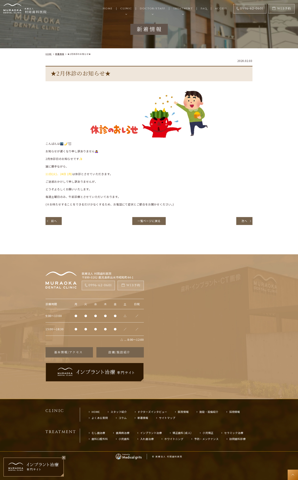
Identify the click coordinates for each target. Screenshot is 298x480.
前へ (54, 221)
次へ (244, 221)
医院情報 (183, 412)
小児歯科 (124, 439)
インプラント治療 (151, 433)
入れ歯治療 (147, 439)
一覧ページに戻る (149, 221)
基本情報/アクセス (68, 352)
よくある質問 (100, 418)
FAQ (204, 8)
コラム (123, 418)
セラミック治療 (233, 433)
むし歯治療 (98, 433)
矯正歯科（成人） (182, 433)
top (293, 475)
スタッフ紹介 (119, 412)
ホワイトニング (173, 439)
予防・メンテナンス (206, 439)
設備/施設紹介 (119, 352)
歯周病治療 (123, 433)
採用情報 (234, 412)
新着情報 (142, 418)
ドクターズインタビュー (152, 412)
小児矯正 (208, 433)
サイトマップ (167, 418)
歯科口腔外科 (100, 439)
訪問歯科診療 (237, 439)
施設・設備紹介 (208, 412)
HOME (96, 412)
